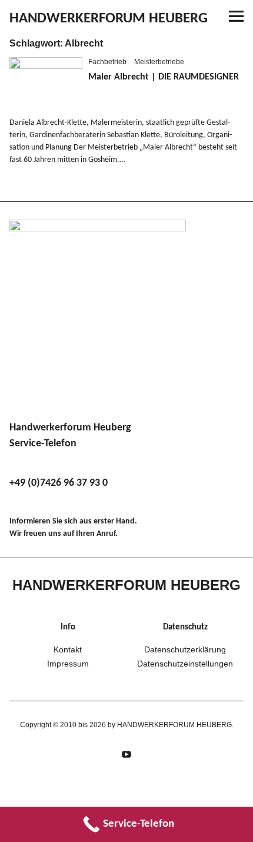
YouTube (127, 753)
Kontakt (68, 649)
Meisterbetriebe (159, 62)
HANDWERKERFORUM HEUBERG (108, 18)
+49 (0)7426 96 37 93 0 (58, 483)
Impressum (68, 663)
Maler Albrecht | (163, 77)
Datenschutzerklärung (185, 649)
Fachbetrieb (107, 62)
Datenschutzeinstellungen (185, 663)
